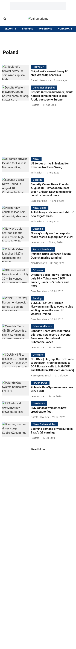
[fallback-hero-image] (16, 74)
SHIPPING (27, 28)
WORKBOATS (64, 28)
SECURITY (10, 28)
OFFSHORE (45, 28)
